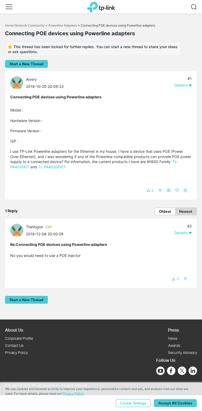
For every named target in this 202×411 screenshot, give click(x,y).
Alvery (31, 79)
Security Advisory (182, 352)
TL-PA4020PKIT (52, 167)
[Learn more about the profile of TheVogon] (18, 229)
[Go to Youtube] (160, 371)
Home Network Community (25, 25)
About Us (14, 330)
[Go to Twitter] (182, 371)
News (172, 338)
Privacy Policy (16, 352)
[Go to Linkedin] (193, 371)
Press (173, 330)
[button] (9, 7)
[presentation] (16, 82)
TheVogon (34, 227)
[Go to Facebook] (171, 371)
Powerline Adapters (62, 25)
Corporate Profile (19, 338)
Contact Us (14, 345)
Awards (174, 345)
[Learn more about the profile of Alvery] (18, 82)
